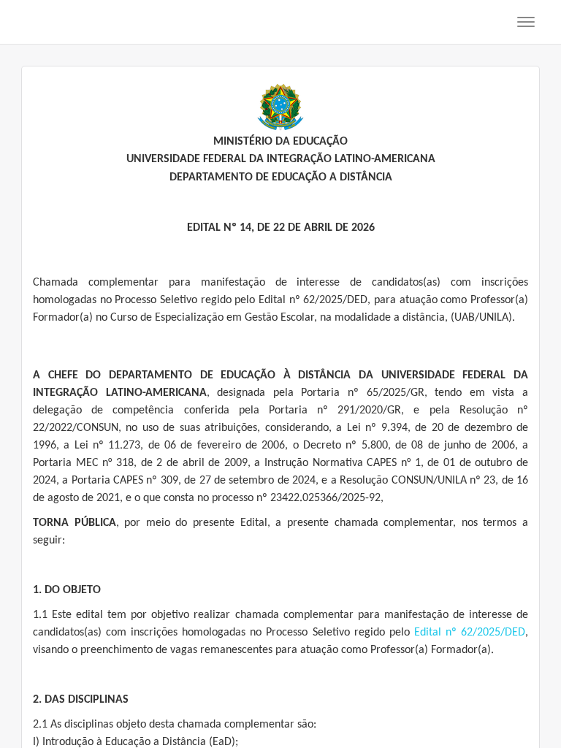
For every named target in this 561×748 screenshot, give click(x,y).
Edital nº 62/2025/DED (469, 632)
